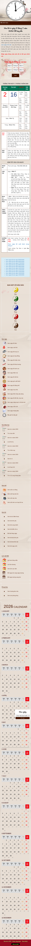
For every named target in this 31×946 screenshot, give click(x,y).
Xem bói (4, 512)
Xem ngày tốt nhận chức (14, 360)
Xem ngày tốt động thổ (13, 385)
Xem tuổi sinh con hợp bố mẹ (15, 502)
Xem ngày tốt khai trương (14, 364)
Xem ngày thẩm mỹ (13, 372)
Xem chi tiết (15, 944)
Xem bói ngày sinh (12, 546)
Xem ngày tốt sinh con (13, 368)
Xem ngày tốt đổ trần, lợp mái (15, 398)
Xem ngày (4, 339)
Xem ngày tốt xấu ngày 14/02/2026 (15, 275)
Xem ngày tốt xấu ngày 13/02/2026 (15, 273)
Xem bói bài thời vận (13, 541)
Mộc (15, 303)
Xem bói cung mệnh (13, 525)
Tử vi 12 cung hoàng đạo (14, 475)
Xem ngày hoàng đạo (13, 410)
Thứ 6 (19, 615)
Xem (15, 75)
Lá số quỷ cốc (11, 467)
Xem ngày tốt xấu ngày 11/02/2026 (15, 270)
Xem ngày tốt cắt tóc (13, 377)
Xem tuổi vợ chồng (12, 489)
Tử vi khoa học (5, 425)
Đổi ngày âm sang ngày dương (16, 573)
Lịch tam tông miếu (13, 560)
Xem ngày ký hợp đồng (14, 356)
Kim (15, 294)
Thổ (15, 330)
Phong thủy (5, 587)
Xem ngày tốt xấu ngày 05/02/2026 (15, 259)
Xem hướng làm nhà (13, 591)
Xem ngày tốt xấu (12, 343)
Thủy (15, 312)
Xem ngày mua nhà (13, 389)
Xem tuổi (4, 485)
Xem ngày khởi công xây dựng (15, 394)
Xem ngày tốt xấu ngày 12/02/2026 (15, 271)
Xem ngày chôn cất (13, 406)
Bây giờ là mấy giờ (12, 415)
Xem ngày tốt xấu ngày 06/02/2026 (15, 261)
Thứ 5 (15, 615)
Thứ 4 (12, 615)
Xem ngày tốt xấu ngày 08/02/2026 (15, 264)
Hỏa (15, 321)
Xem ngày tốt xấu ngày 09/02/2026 (15, 266)
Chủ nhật (27, 615)
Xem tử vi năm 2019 (13, 429)
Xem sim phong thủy (13, 595)
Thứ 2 (4, 615)
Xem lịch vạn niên (12, 568)
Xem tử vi (10, 458)
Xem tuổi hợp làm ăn (13, 494)
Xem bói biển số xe (13, 529)
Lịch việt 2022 (5, 556)
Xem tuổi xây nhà (12, 498)
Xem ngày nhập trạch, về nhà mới (16, 402)
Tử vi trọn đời (11, 433)
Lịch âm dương (11, 564)
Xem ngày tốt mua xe (13, 351)
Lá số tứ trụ (11, 441)
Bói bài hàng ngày (12, 533)
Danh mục (5, 22)
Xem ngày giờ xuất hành (14, 381)
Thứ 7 (23, 615)
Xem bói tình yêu (12, 520)
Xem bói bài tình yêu (13, 537)
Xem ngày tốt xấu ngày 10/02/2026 (15, 268)
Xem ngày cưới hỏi (12, 347)
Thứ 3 (8, 615)
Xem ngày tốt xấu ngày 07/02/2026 (15, 263)
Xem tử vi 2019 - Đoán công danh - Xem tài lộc (15, 941)
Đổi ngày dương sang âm (14, 577)
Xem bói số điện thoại (13, 516)
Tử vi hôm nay (11, 450)
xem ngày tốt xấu (6, 44)
